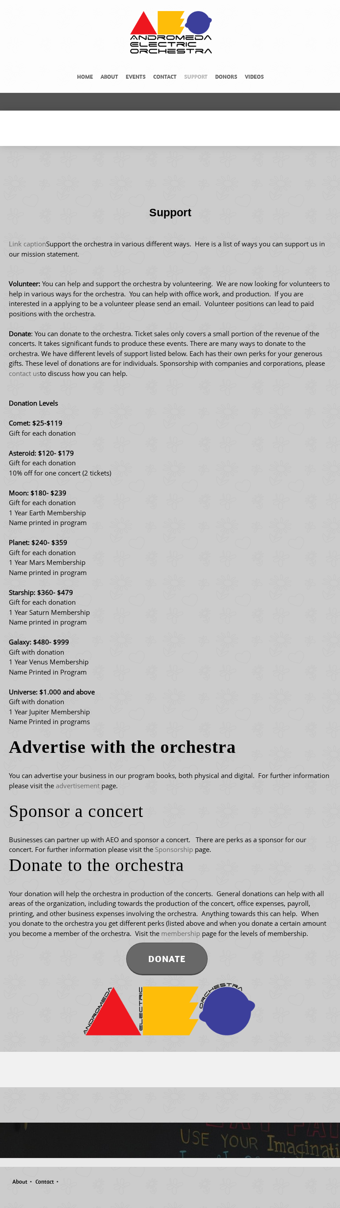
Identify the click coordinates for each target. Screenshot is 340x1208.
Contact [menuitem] (44, 1181)
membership (180, 933)
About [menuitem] (19, 1181)
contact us (24, 373)
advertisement (77, 785)
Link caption (27, 243)
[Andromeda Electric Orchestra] (172, 33)
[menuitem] (85, 78)
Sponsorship (174, 849)
